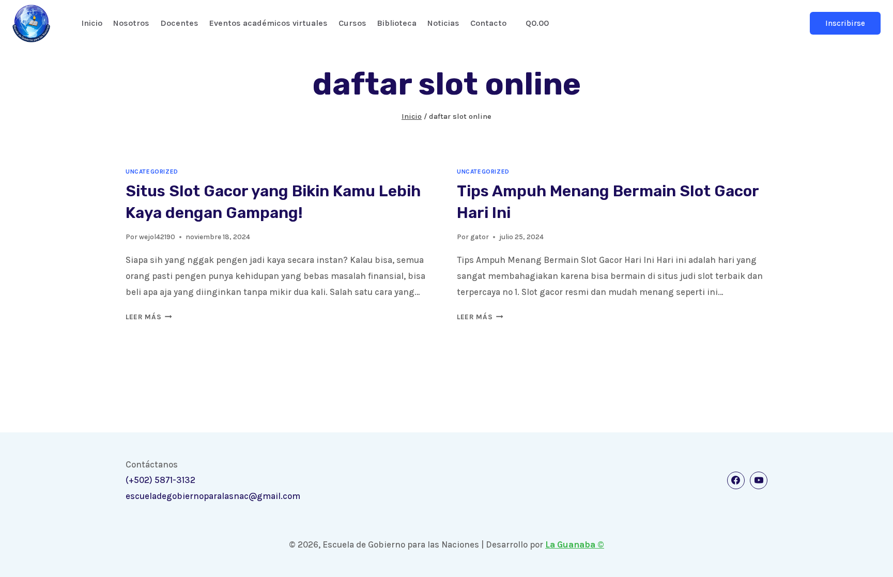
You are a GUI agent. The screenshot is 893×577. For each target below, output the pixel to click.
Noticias (443, 23)
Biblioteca (397, 23)
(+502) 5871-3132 (160, 480)
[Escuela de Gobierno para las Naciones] (31, 23)
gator (479, 237)
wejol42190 (157, 237)
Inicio (91, 23)
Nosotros (131, 23)
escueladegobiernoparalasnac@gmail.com (213, 496)
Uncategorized (152, 171)
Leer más (149, 317)
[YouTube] (758, 480)
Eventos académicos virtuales (268, 23)
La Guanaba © (574, 544)
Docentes (179, 23)
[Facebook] (736, 480)
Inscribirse (845, 23)
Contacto (488, 23)
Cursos (352, 23)
